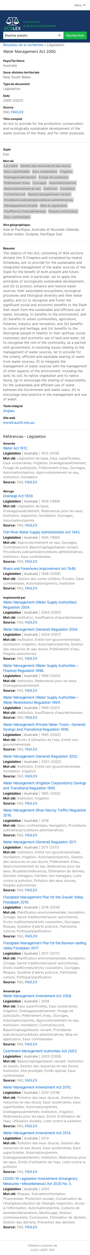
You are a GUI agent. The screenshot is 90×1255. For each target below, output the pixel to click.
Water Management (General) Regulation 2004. (40, 629)
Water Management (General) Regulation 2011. (40, 842)
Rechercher (75, 35)
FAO (52, 1250)
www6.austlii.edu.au (19, 422)
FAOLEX (17, 112)
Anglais (9, 411)
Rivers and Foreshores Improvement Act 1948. (39, 568)
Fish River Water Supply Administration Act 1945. (41, 532)
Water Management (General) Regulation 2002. (40, 756)
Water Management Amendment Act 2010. (37, 1087)
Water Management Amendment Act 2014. (37, 1133)
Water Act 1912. (15, 448)
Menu (79, 5)
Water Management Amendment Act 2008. (37, 996)
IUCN (34, 1250)
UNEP (44, 1250)
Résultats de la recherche (23, 45)
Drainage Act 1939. (18, 496)
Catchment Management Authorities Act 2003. (40, 1051)
